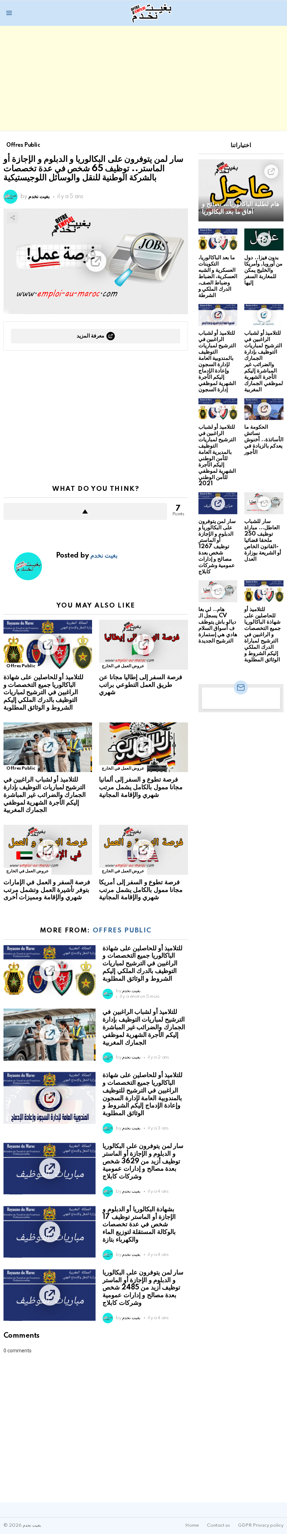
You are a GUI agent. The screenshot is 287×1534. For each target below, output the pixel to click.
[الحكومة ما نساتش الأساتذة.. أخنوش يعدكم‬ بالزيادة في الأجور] (264, 409)
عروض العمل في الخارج (123, 666)
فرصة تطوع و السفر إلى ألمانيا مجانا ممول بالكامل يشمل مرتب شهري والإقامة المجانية (141, 787)
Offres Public (20, 666)
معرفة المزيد (91, 336)
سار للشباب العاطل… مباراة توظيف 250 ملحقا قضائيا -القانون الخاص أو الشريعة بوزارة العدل (262, 540)
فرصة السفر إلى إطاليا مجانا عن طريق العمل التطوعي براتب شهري (140, 685)
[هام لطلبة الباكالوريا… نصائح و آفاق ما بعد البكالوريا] (241, 190)
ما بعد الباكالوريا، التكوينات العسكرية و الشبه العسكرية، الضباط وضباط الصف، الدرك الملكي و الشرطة (218, 276)
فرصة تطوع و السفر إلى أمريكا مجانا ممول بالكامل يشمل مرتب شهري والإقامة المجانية (141, 890)
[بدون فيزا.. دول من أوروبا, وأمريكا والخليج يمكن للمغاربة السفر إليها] (264, 239)
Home (192, 1525)
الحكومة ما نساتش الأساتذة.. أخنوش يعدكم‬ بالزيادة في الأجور (264, 439)
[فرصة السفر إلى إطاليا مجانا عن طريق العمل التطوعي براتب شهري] (143, 645)
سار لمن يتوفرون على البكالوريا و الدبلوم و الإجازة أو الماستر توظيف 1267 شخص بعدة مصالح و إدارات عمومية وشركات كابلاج (217, 546)
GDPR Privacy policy (261, 1525)
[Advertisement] (144, 78)
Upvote (85, 511)
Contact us (218, 1525)
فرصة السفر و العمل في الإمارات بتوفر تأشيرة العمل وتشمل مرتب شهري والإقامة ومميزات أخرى (47, 890)
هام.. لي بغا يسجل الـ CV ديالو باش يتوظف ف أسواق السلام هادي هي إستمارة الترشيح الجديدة (217, 625)
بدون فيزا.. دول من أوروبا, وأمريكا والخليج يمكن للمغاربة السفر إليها (263, 270)
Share (12, 217)
